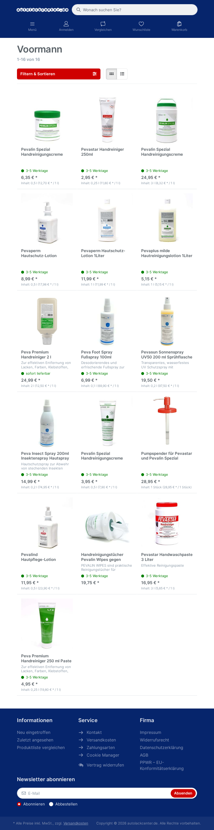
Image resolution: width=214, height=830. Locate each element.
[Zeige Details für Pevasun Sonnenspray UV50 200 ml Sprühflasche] (167, 320)
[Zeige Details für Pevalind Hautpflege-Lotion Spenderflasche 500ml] (47, 523)
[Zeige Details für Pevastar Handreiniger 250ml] (107, 118)
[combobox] (135, 9)
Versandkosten (75, 823)
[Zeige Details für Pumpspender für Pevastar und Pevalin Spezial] (167, 422)
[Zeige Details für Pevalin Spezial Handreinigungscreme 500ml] (47, 118)
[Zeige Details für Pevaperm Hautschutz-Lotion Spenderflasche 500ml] (47, 219)
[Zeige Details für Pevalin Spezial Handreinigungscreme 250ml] (107, 422)
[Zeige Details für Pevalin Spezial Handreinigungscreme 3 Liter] (167, 118)
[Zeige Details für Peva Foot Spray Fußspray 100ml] (107, 320)
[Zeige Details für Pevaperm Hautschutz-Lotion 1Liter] (107, 219)
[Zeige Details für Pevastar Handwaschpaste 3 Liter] (167, 523)
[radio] (111, 73)
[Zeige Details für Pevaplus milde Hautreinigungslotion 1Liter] (167, 219)
